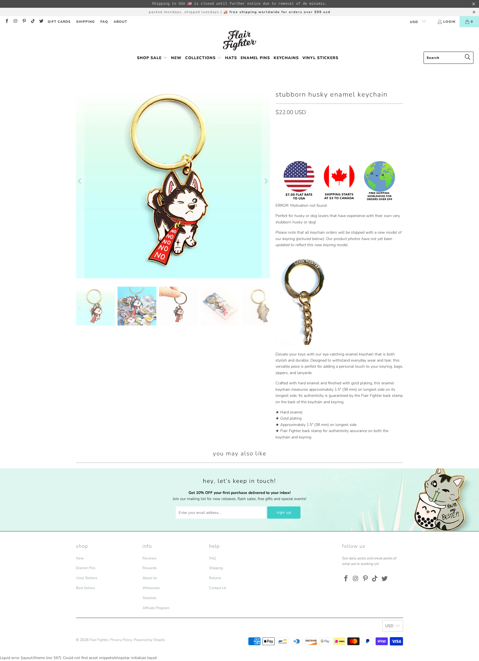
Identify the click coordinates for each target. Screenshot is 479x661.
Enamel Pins (85, 568)
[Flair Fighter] (239, 41)
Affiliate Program (155, 608)
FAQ (104, 21)
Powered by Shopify (149, 639)
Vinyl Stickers (86, 578)
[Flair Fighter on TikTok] (32, 21)
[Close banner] (474, 4)
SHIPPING (85, 21)
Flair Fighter (99, 639)
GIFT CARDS (59, 21)
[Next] (265, 181)
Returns (215, 578)
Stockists (149, 598)
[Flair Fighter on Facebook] (6, 21)
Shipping (216, 568)
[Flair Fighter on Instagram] (15, 21)
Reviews (149, 558)
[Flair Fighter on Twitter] (41, 21)
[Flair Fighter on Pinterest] (24, 21)
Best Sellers (85, 588)
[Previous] (80, 181)
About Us (149, 578)
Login (449, 21)
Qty (279, 124)
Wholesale (151, 588)
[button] (152, 58)
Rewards (149, 568)
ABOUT (120, 21)
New (80, 558)
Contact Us (217, 588)
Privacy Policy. (121, 639)
